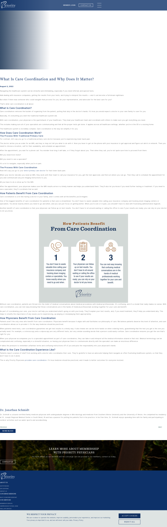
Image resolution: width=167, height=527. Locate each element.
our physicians (4, 486)
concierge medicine (8, 494)
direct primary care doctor (34, 171)
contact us (3, 491)
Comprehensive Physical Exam (9, 506)
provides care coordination (36, 360)
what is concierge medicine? (8, 497)
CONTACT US (86, 5)
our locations (4, 488)
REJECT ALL (129, 522)
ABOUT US (4, 483)
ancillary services (5, 508)
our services (5, 500)
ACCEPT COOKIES (129, 516)
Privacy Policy (78, 520)
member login (69, 5)
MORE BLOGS (7, 431)
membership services (6, 503)
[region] (83, 518)
